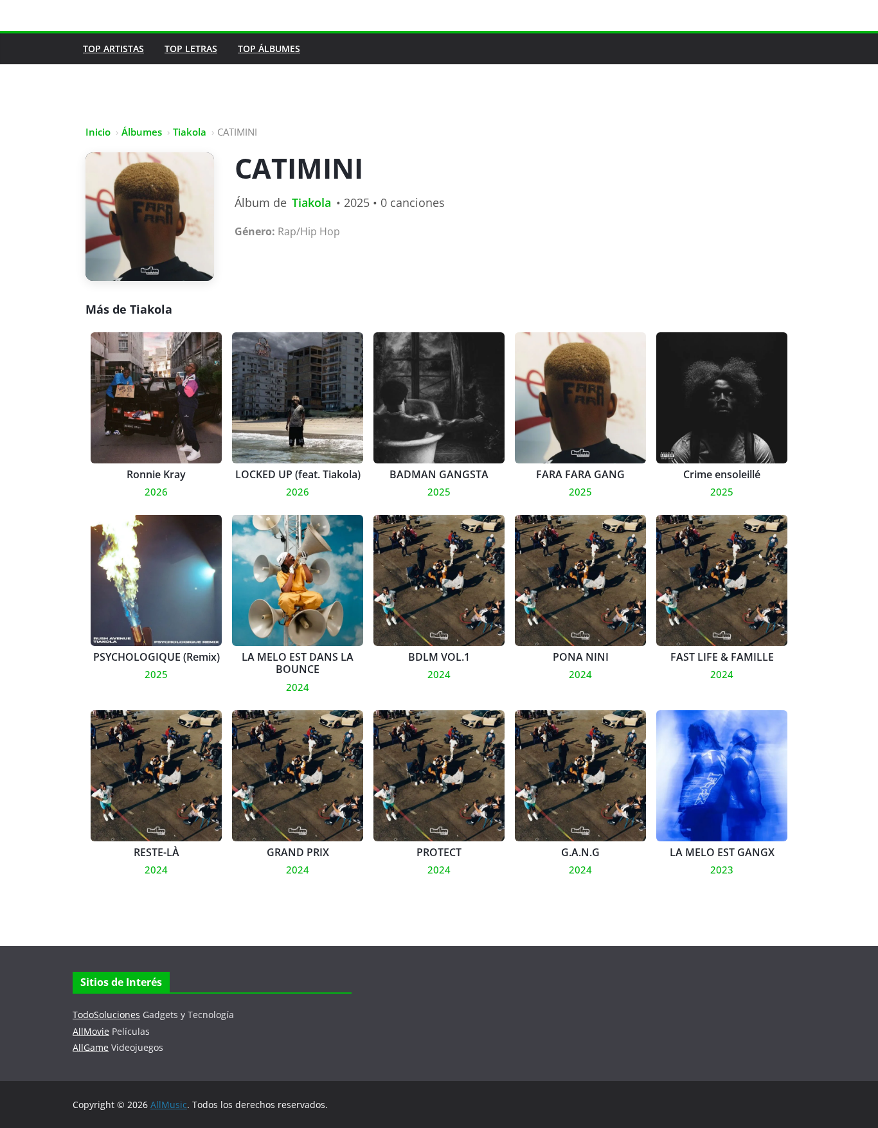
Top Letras (191, 48)
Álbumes (141, 131)
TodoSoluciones (106, 1014)
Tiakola (189, 131)
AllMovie (91, 1031)
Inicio (98, 131)
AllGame (91, 1047)
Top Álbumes (269, 48)
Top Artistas (113, 48)
